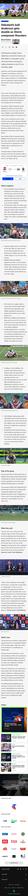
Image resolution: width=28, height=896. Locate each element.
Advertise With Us (20, 887)
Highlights (8, 178)
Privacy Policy (17, 884)
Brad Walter (6, 39)
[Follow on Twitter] (23, 869)
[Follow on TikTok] (18, 869)
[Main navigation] (2, 1)
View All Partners (14, 862)
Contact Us (13, 887)
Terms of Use (10, 884)
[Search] (26, 1)
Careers (5, 887)
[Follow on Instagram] (25, 869)
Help (9, 887)
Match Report (5, 21)
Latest (20, 178)
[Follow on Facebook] (20, 869)
